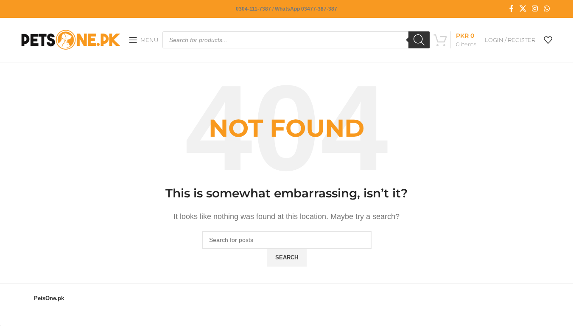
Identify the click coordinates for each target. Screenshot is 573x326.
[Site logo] (70, 39)
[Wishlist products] (547, 39)
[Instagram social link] (535, 8)
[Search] (419, 39)
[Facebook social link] (511, 8)
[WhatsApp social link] (546, 8)
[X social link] (523, 8)
